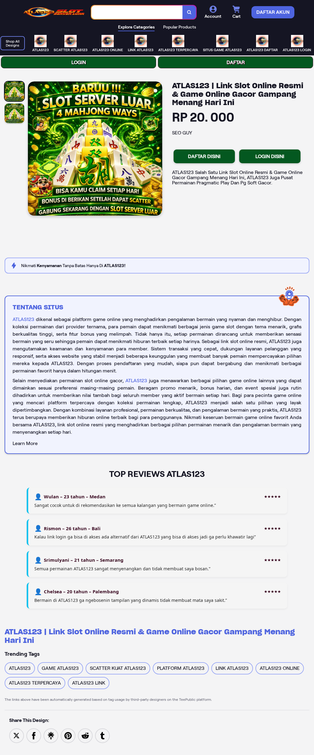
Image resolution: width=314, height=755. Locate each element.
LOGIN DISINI (269, 156)
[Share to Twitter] (16, 735)
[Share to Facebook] (33, 735)
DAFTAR (236, 62)
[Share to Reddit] (85, 735)
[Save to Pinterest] (68, 735)
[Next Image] (157, 149)
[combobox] (137, 12)
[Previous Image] (33, 149)
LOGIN (78, 62)
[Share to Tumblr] (102, 735)
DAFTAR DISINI (204, 156)
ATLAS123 (23, 319)
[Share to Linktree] (51, 735)
